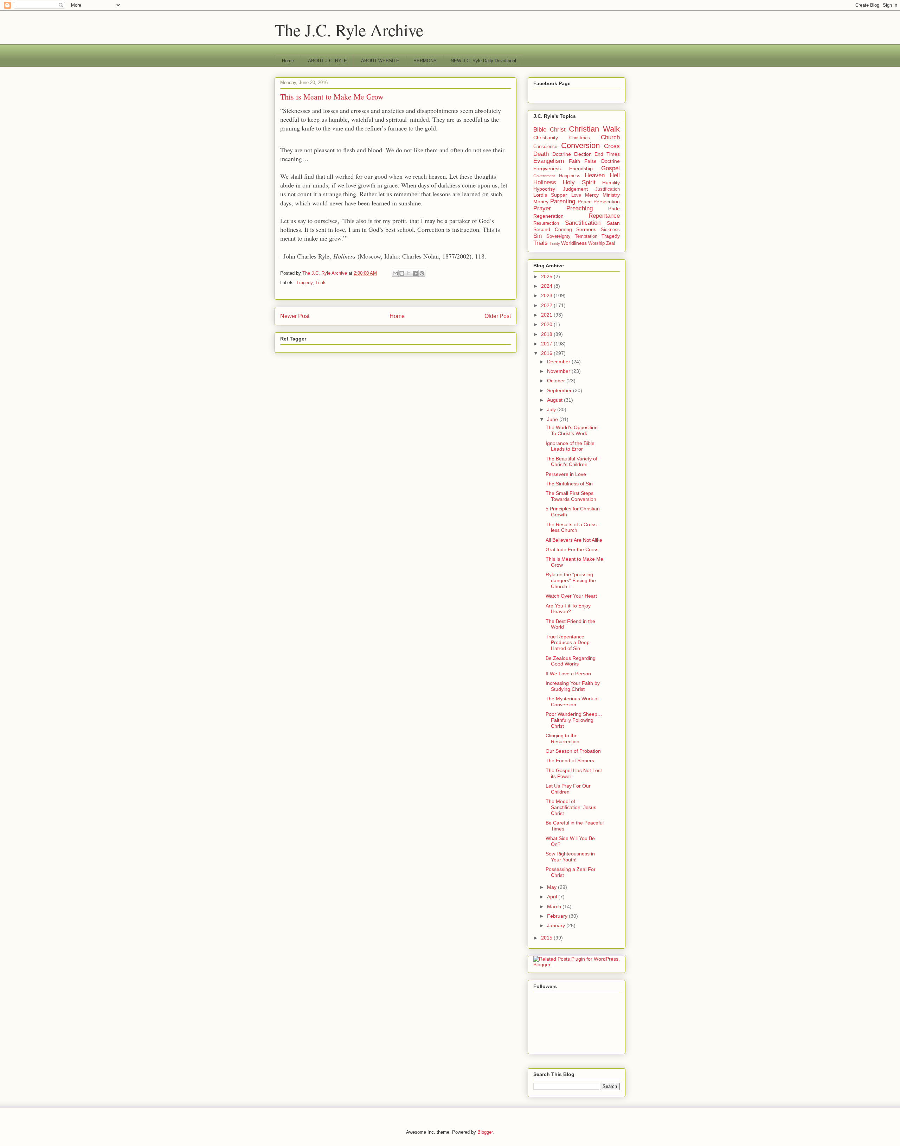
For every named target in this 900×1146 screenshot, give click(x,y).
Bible (539, 129)
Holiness (544, 182)
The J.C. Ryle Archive (349, 29)
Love (576, 195)
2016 (547, 353)
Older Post (497, 316)
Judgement (575, 189)
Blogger (485, 1132)
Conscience (545, 146)
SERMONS (425, 60)
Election (583, 154)
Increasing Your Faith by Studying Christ (573, 686)
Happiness (569, 175)
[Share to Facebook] (415, 273)
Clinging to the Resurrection (562, 738)
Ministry (611, 195)
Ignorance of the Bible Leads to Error (570, 446)
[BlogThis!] (401, 273)
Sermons (586, 229)
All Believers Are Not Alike (574, 540)
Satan (613, 223)
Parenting (562, 201)
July (552, 409)
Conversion (580, 145)
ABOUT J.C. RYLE (327, 60)
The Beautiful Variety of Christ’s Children (571, 461)
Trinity (554, 243)
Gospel (610, 168)
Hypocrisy (544, 189)
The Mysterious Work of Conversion (572, 701)
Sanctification (582, 222)
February (558, 916)
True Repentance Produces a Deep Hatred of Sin (568, 642)
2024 (547, 286)
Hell (615, 175)
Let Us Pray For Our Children (568, 789)
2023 (547, 295)
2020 (547, 324)
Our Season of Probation (573, 751)
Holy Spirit (579, 182)
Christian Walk (594, 129)
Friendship (581, 168)
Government (544, 176)
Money (540, 201)
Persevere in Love (566, 474)
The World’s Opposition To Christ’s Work (572, 430)
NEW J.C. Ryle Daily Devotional (483, 60)
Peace (585, 201)
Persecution (606, 201)
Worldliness (574, 243)
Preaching (579, 208)
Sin (537, 236)
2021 (547, 315)
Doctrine (561, 154)
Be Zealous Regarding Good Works (571, 661)
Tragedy (304, 282)
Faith (574, 161)
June (553, 419)
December (559, 361)
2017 (547, 343)
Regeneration (548, 216)
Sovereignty (558, 236)
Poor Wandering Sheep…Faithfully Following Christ (574, 720)
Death (541, 154)
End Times (607, 154)
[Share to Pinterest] (421, 273)
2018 (547, 334)
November (559, 371)
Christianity (545, 137)
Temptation (586, 236)
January (556, 925)
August (555, 400)
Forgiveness (547, 168)
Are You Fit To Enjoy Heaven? (568, 609)
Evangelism (548, 161)
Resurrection (546, 223)
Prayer (542, 208)
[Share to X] (408, 273)
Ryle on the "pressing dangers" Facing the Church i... (571, 580)
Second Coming (552, 229)
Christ (558, 129)
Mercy (592, 195)
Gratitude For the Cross (572, 549)
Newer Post (294, 316)
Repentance (604, 215)
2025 (547, 276)
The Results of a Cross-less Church (572, 527)
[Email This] (395, 273)
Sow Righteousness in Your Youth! (570, 856)
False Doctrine (602, 161)
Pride (614, 208)
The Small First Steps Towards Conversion (571, 496)
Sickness (610, 229)
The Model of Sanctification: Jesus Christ (571, 807)
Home (288, 60)
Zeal (610, 243)
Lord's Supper (550, 195)
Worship (596, 243)
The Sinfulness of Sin (569, 483)
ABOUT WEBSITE (380, 60)
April (552, 896)
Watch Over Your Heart (571, 596)
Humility (611, 182)
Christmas (579, 137)
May (552, 887)
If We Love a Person (568, 673)
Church (610, 137)
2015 (547, 938)
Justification (607, 189)
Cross (612, 146)
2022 (547, 305)
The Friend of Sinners (570, 760)
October (556, 380)
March (554, 906)
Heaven (595, 175)
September (560, 390)
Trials (321, 282)
